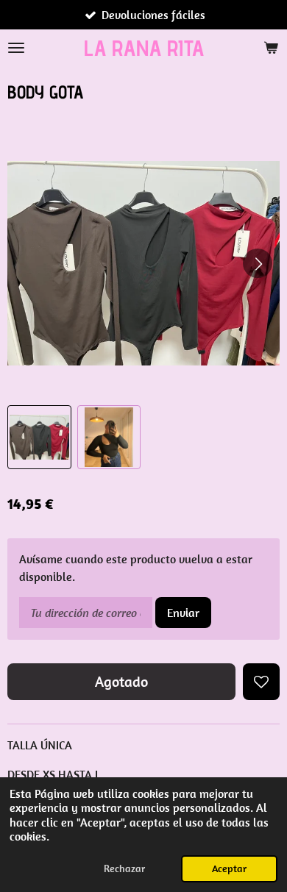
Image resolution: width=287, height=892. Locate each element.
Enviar (183, 612)
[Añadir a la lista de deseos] (261, 681)
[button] (39, 437)
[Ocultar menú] (16, 47)
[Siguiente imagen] (257, 263)
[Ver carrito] (271, 47)
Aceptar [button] (229, 868)
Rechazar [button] (124, 868)
